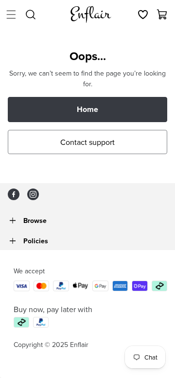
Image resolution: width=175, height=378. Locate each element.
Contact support (87, 142)
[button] (11, 14)
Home (87, 109)
